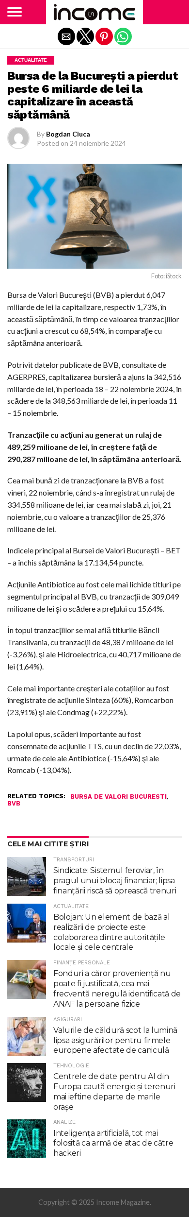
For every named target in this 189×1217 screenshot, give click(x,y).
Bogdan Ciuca (68, 134)
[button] (14, 12)
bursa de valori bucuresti (118, 797)
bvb (13, 804)
